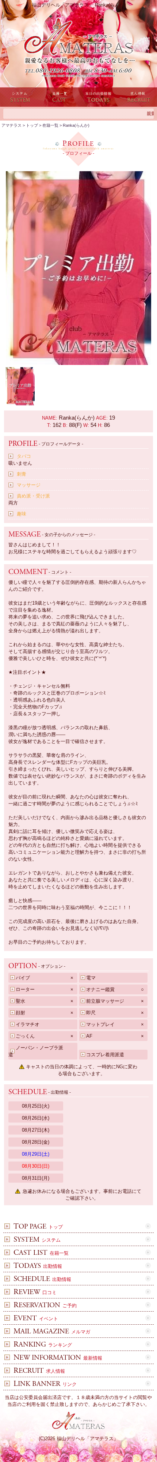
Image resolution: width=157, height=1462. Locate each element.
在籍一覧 (41, 1253)
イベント (36, 1319)
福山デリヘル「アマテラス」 (87, 1438)
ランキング (43, 1345)
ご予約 (45, 1305)
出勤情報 (38, 1266)
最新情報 (58, 1358)
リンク (45, 1384)
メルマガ (52, 1332)
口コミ (35, 1292)
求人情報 (39, 1371)
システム (37, 1240)
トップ (38, 1227)
